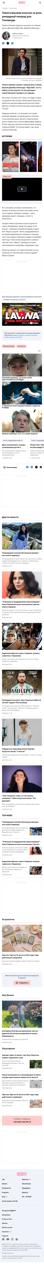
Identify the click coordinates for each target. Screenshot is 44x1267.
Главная (5, 8)
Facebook (28, 335)
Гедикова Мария (17, 34)
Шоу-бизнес (13, 8)
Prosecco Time (7, 1219)
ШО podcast (6, 1215)
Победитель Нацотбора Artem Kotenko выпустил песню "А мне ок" (18, 750)
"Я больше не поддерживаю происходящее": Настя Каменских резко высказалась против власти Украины (21, 604)
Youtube (34, 335)
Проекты (25, 1179)
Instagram (12, 337)
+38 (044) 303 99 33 (22, 1122)
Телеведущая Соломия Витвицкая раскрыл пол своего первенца (20, 554)
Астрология (6, 1188)
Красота (25, 1192)
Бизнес (4, 1184)
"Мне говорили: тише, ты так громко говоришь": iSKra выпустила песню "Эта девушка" (19, 798)
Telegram (21, 335)
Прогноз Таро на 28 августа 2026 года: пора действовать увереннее (20, 956)
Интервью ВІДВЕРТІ (9, 1211)
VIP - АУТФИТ (27, 1197)
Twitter (6, 337)
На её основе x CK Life (10, 1201)
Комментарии (12, 467)
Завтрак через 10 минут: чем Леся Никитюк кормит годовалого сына (20, 1056)
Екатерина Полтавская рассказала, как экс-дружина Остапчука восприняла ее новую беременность (20, 1033)
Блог (4, 1197)
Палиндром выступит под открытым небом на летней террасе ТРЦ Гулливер (21, 701)
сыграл (36, 250)
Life (3, 1179)
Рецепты (5, 1192)
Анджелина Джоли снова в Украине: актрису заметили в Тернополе (21, 654)
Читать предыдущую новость (13, 440)
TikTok (19, 337)
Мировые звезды (8, 346)
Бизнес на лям (7, 1227)
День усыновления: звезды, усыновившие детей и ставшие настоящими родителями (13, 449)
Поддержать (23, 983)
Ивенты (4, 1223)
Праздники (26, 1188)
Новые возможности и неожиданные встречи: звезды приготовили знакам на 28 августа (21, 1076)
